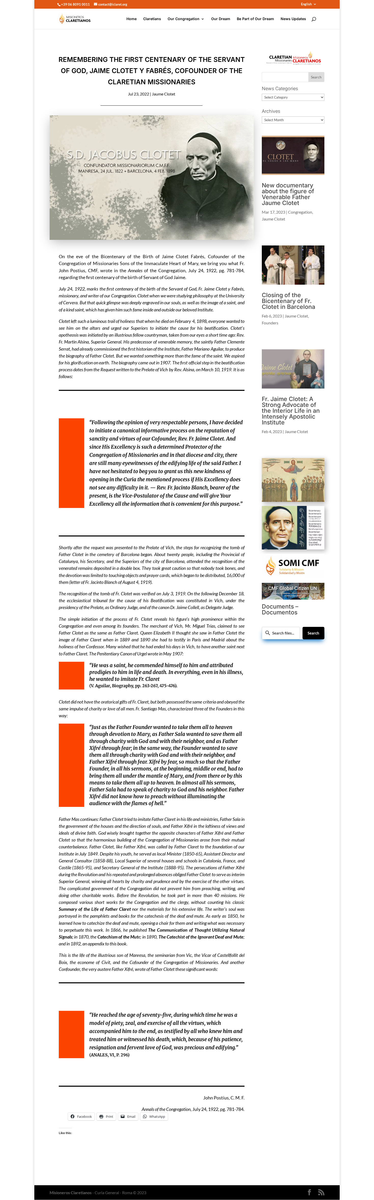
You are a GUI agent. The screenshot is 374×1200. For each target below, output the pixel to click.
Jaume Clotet (163, 93)
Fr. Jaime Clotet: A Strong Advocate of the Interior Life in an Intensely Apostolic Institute (291, 410)
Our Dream (220, 19)
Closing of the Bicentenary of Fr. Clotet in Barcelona (288, 301)
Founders (270, 322)
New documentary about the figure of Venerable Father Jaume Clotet (288, 194)
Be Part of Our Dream (255, 19)
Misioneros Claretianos (71, 1192)
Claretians (152, 19)
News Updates (293, 19)
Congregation (300, 212)
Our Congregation (183, 19)
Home (131, 19)
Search (313, 633)
